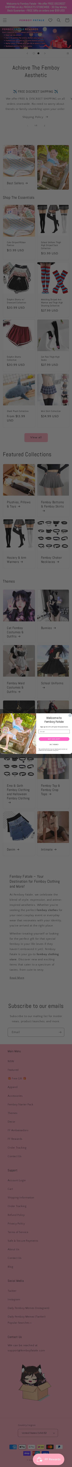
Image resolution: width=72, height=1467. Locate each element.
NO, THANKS (54, 744)
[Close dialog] (70, 715)
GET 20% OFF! (54, 739)
